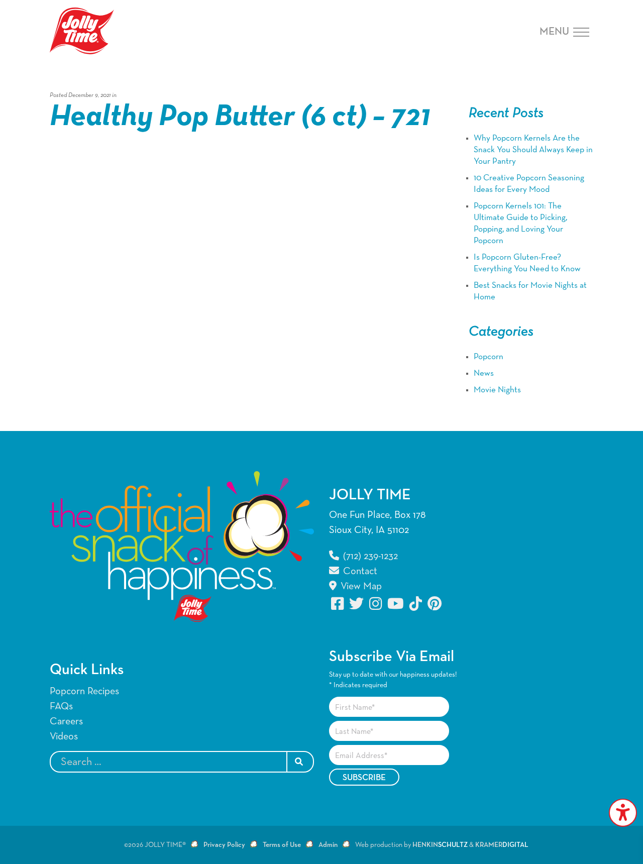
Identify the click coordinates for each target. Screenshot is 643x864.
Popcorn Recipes (84, 691)
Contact (359, 571)
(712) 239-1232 (369, 556)
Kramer (501, 844)
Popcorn (488, 357)
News (484, 373)
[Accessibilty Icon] (623, 813)
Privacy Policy (224, 844)
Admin (328, 844)
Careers (66, 721)
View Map (360, 586)
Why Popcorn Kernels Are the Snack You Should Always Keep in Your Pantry (533, 150)
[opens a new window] (338, 603)
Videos (64, 736)
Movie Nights (497, 390)
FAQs (61, 706)
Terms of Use (282, 844)
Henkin (440, 844)
